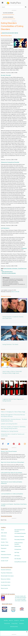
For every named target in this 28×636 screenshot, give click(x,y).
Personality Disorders (20, 539)
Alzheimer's (4, 539)
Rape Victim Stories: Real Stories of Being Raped (12, 462)
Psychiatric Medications (6, 573)
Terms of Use (7, 623)
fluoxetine (24, 248)
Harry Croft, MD (15, 291)
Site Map (6, 620)
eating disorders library (7, 271)
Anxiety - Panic (4, 542)
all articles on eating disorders (9, 273)
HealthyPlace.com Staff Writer (10, 33)
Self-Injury (17, 555)
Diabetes (3, 551)
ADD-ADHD (4, 533)
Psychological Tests (5, 585)
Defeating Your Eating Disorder (9, 431)
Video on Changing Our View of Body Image (13, 412)
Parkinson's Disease (19, 536)
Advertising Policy (14, 626)
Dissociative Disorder (6, 554)
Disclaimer (21, 623)
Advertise (22, 620)
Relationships (18, 546)
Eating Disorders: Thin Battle (10, 344)
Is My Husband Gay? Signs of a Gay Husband (11, 472)
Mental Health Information (7, 576)
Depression (3, 548)
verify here (23, 600)
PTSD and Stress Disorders (19, 543)
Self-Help (17, 552)
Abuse (2, 529)
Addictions (3, 536)
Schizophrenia (18, 549)
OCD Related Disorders (20, 533)
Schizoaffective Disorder (20, 561)
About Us (11, 620)
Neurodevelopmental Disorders (20, 530)
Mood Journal (4, 588)
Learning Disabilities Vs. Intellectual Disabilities (12, 493)
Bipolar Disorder (5, 545)
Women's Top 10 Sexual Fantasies (9, 451)
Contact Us (16, 620)
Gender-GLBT (4, 560)
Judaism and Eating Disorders (9, 424)
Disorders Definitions (6, 569)
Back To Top (3, 520)
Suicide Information (5, 582)
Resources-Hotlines (5, 579)
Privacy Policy (15, 623)
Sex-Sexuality (18, 558)
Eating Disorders (5, 557)
